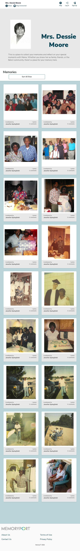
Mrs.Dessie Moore (13, 3)
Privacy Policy (46, 539)
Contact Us (6, 539)
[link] (21, 106)
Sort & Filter (27, 77)
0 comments (32, 124)
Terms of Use (46, 535)
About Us (5, 535)
